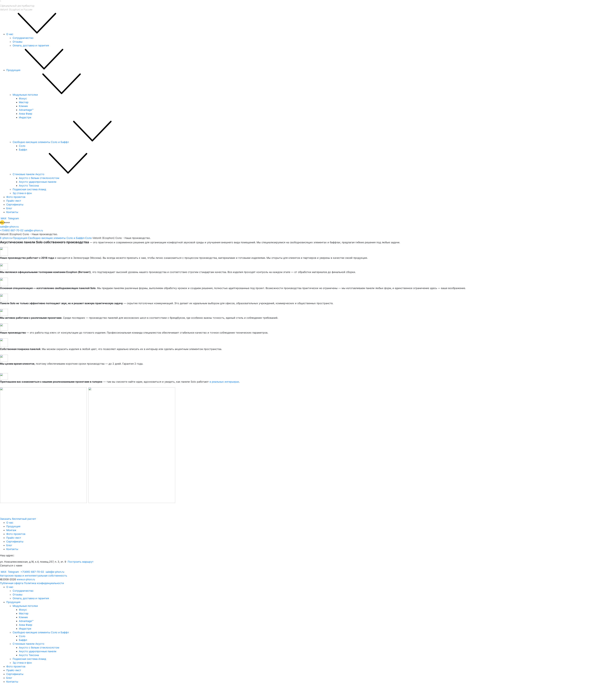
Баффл (23, 149)
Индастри (25, 117)
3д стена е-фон (22, 193)
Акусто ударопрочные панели (37, 181)
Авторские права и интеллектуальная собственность (33, 575)
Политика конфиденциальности (44, 583)
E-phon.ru (6, 238)
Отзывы (17, 41)
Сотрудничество (23, 37)
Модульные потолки (25, 94)
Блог (9, 208)
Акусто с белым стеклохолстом (39, 178)
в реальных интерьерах (224, 381)
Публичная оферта (11, 583)
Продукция (13, 70)
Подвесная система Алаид (29, 189)
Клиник (23, 106)
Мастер (23, 102)
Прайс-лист (13, 200)
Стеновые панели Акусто (28, 174)
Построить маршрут (80, 561)
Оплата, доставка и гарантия (31, 45)
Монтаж (11, 530)
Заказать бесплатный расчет (18, 518)
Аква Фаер (25, 113)
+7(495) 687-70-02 (12, 230)
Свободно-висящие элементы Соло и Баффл (41, 142)
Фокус (23, 98)
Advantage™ (26, 109)
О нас (9, 34)
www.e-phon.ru (26, 579)
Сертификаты (14, 204)
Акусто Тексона (29, 185)
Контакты (12, 212)
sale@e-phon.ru (9, 226)
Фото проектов (15, 196)
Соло (22, 145)
